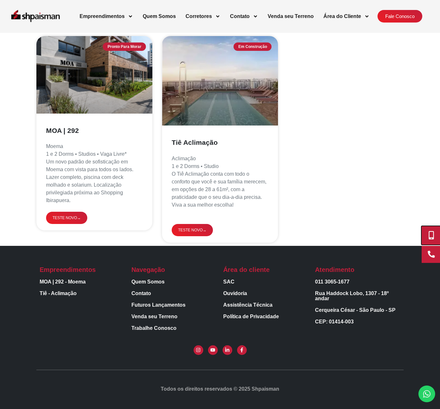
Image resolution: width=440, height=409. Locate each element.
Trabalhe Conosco (154, 328)
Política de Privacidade (251, 316)
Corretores (199, 16)
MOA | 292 (62, 130)
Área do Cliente (342, 16)
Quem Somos (159, 16)
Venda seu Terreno (291, 16)
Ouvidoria (235, 293)
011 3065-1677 (332, 281)
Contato (240, 16)
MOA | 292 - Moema (63, 281)
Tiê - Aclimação (58, 293)
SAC (228, 281)
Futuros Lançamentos (158, 305)
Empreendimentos (102, 16)
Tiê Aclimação (195, 142)
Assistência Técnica (248, 305)
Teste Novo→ (67, 218)
